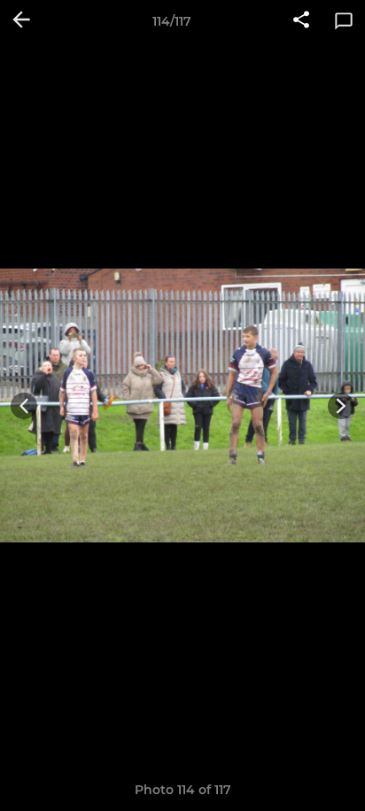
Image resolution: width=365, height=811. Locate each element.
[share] (301, 21)
